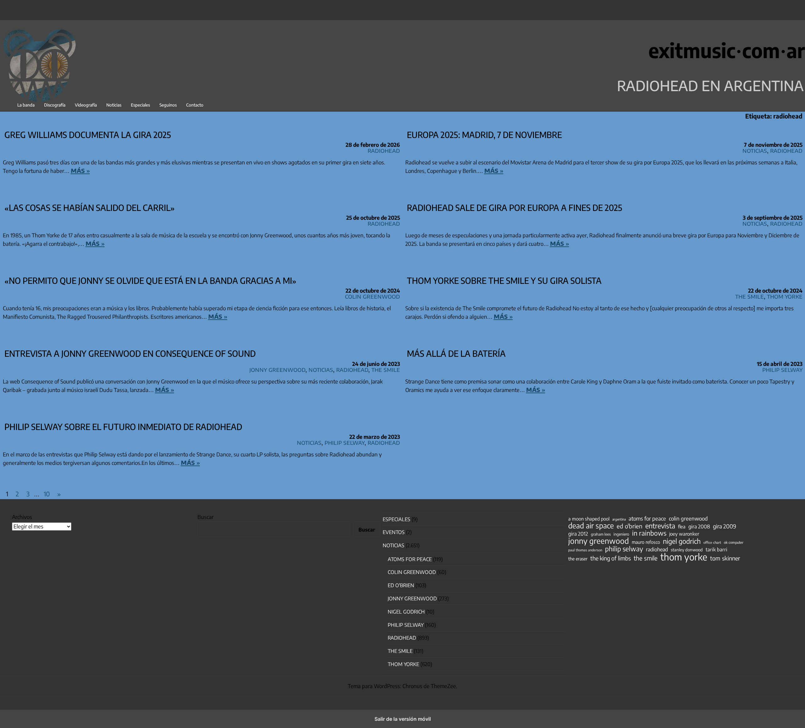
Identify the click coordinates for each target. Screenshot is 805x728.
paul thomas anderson (585, 550)
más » (80, 170)
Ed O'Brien (401, 585)
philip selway (624, 549)
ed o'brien (629, 526)
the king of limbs (610, 558)
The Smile (749, 296)
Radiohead (384, 150)
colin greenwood (688, 519)
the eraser (577, 558)
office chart (712, 542)
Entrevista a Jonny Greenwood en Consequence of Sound (130, 353)
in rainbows (649, 533)
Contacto (194, 105)
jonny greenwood (598, 541)
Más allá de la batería (456, 353)
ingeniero (621, 534)
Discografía (54, 105)
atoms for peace (647, 518)
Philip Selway (782, 369)
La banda (26, 105)
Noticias (113, 105)
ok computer (733, 542)
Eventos (394, 532)
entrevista (660, 526)
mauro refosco (646, 542)
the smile (646, 558)
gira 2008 (699, 526)
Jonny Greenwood (277, 369)
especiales (396, 519)
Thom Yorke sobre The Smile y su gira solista (504, 280)
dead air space (591, 525)
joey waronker (684, 534)
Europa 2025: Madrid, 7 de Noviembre (484, 134)
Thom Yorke (784, 296)
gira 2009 (724, 526)
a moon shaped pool (588, 518)
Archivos (22, 516)
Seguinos (168, 105)
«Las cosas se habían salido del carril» (89, 207)
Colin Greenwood (372, 296)
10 (47, 494)
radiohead (657, 549)
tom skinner (725, 558)
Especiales (140, 105)
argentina (619, 519)
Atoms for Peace (410, 559)
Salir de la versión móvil (403, 719)
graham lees (601, 534)
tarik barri (716, 549)
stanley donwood (687, 549)
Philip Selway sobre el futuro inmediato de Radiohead (123, 426)
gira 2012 (578, 534)
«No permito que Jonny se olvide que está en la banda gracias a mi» (150, 280)
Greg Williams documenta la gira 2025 (87, 134)
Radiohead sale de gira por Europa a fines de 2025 (514, 207)
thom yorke (683, 557)
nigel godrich (406, 612)
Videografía (86, 105)
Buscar (205, 516)
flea (682, 526)
